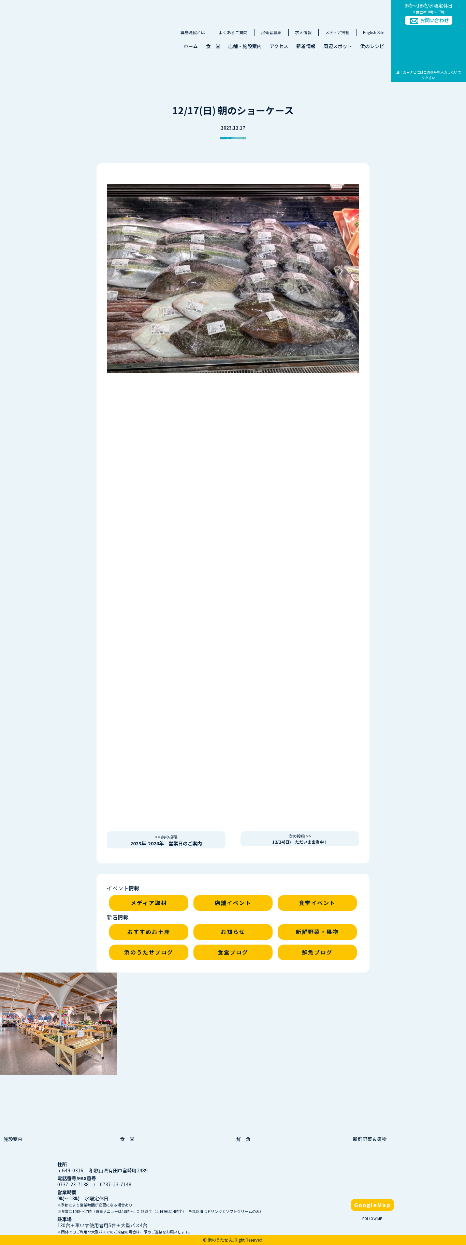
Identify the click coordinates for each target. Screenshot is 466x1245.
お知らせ (233, 932)
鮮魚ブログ (317, 952)
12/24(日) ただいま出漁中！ (300, 839)
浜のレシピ (372, 46)
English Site (373, 32)
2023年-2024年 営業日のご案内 (166, 840)
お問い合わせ (434, 20)
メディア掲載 (337, 32)
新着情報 (306, 46)
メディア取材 (149, 903)
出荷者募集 (271, 32)
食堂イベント (317, 903)
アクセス (279, 46)
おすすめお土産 (148, 932)
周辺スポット (337, 46)
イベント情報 (123, 888)
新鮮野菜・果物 (317, 932)
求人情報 (303, 32)
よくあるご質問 (233, 32)
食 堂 (213, 46)
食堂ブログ (233, 952)
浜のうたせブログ (148, 952)
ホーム (191, 46)
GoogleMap (372, 1205)
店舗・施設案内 (245, 46)
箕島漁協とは (192, 32)
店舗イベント (233, 903)
